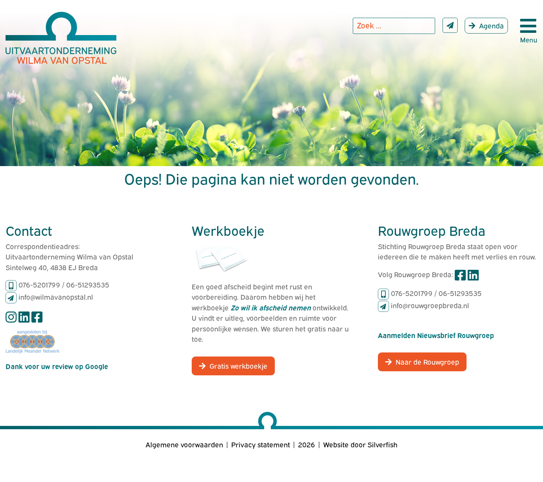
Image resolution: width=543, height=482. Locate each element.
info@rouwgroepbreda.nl (430, 305)
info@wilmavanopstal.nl (55, 296)
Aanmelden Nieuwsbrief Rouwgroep (436, 335)
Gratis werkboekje (238, 365)
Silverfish (382, 444)
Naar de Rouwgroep (427, 361)
